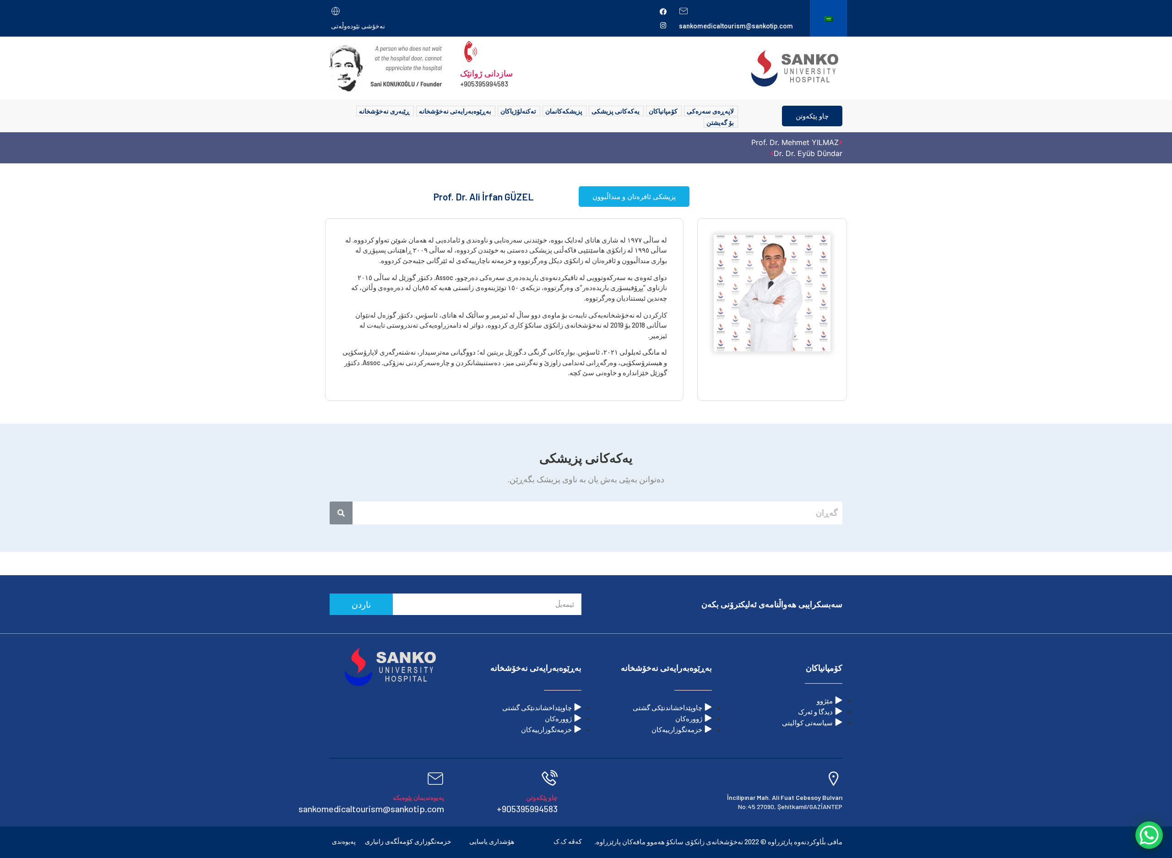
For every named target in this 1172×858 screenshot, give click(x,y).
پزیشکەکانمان (563, 111)
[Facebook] (663, 11)
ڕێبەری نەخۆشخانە (384, 111)
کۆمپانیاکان (663, 111)
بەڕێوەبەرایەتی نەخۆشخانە (455, 111)
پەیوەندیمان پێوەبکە (418, 797)
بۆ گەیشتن (720, 122)
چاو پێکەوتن (812, 116)
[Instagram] (663, 25)
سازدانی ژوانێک (486, 73)
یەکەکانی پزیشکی (615, 111)
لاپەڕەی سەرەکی (710, 111)
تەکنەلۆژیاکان (518, 111)
